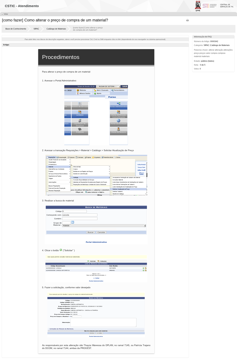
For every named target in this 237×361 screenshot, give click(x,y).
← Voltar (4, 14)
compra (214, 53)
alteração (219, 50)
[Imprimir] (187, 21)
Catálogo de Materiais (56, 29)
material (197, 56)
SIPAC (36, 29)
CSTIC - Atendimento (22, 6)
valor (208, 53)
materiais (206, 56)
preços (202, 53)
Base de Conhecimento (15, 29)
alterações (228, 50)
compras (221, 53)
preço (196, 53)
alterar (211, 50)
